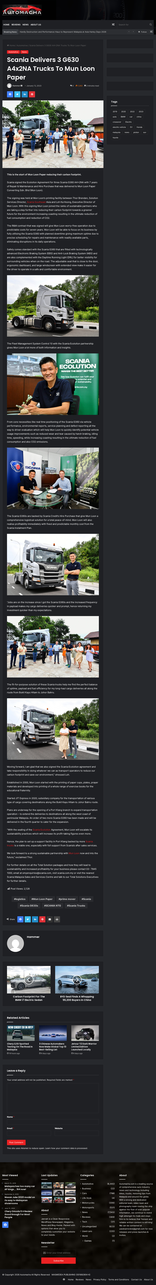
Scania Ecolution (42, 829)
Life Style (86, 1198)
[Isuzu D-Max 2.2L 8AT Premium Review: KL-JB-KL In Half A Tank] (70, 1185)
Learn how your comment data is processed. (66, 1148)
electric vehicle (119, 127)
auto (115, 117)
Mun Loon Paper (43, 899)
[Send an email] (21, 86)
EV (131, 127)
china (139, 117)
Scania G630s (29, 905)
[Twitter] (17, 94)
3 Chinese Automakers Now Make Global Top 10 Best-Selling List (52, 1046)
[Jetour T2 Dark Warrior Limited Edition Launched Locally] (85, 1033)
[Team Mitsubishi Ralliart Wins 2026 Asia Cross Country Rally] (58, 1200)
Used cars (87, 1231)
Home (6, 24)
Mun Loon (74, 853)
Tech (84, 1221)
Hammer (16, 86)
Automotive (22, 45)
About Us (36, 24)
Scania (87, 899)
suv (144, 132)
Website (59, 1128)
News (25, 24)
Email (10, 1128)
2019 (115, 111)
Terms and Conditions (118, 1279)
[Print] (57, 919)
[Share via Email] (50, 919)
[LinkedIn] (25, 94)
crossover (117, 122)
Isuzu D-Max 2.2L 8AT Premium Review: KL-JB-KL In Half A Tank (50, 32)
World (85, 1236)
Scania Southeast (36, 202)
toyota (115, 137)
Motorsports (88, 1207)
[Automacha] (22, 10)
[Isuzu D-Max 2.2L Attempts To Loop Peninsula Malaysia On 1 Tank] (46, 1200)
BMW (123, 117)
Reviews (16, 24)
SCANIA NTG (53, 905)
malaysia (116, 132)
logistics (20, 899)
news (127, 132)
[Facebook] (10, 94)
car (131, 117)
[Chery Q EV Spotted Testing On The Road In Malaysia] (21, 1033)
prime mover (68, 899)
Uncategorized (89, 1226)
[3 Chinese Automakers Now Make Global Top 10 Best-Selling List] (53, 1033)
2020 (123, 111)
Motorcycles (88, 1203)
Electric (128, 122)
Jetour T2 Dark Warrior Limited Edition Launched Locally (84, 1046)
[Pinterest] (32, 94)
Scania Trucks (77, 905)
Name (10, 1117)
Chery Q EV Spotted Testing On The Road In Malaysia (20, 1046)
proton (136, 132)
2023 (141, 111)
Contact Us (136, 1279)
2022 (132, 111)
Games (87, 1240)
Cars (84, 1193)
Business (86, 1188)
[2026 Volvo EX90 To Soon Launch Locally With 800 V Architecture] (70, 1193)
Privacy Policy (99, 1279)
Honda (139, 127)
